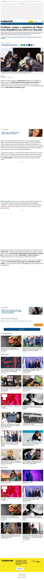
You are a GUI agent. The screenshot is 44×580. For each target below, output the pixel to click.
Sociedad (11, 23)
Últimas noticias (4, 467)
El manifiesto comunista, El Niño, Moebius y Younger (11, 406)
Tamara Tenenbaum (4, 408)
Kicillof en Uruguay (33, 1)
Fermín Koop (25, 391)
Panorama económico (10, 1)
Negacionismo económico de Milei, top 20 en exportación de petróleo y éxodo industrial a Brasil (33, 370)
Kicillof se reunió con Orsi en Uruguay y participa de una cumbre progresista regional (10, 444)
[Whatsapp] (22, 45)
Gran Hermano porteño (17, 1)
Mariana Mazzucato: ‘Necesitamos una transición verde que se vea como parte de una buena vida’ (32, 389)
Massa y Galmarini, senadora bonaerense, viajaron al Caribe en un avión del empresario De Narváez (32, 444)
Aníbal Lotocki (14, 321)
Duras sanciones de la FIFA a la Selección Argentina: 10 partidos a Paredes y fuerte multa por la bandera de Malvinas (32, 349)
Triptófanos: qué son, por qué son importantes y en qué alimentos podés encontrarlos (10, 349)
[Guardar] (34, 45)
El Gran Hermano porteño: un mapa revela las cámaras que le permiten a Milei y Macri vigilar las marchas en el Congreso (11, 370)
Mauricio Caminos (4, 372)
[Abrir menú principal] (42, 21)
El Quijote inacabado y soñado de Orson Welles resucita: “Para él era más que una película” (32, 407)
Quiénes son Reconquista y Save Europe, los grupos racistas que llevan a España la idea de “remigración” (10, 425)
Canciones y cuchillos (28, 482)
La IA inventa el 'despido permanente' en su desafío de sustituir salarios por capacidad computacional (11, 389)
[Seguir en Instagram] (36, 561)
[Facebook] (24, 45)
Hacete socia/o (31, 21)
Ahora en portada (5, 354)
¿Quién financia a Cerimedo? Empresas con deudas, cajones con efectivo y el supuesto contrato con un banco (11, 462)
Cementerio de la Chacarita (22, 321)
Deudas (42, 1)
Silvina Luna (8, 321)
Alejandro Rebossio (26, 372)
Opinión (16, 23)
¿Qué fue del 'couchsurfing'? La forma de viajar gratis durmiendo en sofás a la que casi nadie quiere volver (10, 536)
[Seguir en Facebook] (33, 561)
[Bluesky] (27, 45)
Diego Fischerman (26, 483)
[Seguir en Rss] (39, 561)
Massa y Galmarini (38, 1)
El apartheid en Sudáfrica (29, 424)
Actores (30, 321)
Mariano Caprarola (5, 201)
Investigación (21, 23)
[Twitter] (29, 45)
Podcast (31, 23)
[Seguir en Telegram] (34, 561)
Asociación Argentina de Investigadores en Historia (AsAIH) (33, 425)
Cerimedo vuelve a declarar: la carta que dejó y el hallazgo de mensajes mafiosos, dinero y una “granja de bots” (32, 462)
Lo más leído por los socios (6, 333)
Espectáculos (3, 321)
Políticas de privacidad (22, 575)
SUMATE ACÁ (20, 568)
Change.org (27, 263)
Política (2, 23)
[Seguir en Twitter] (32, 561)
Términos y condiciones (22, 577)
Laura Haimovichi (4, 483)
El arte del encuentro (6, 482)
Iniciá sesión (36, 21)
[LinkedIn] (32, 45)
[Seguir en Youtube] (38, 561)
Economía (7, 23)
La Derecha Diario (28, 1)
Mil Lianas (27, 23)
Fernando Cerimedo (22, 1)
